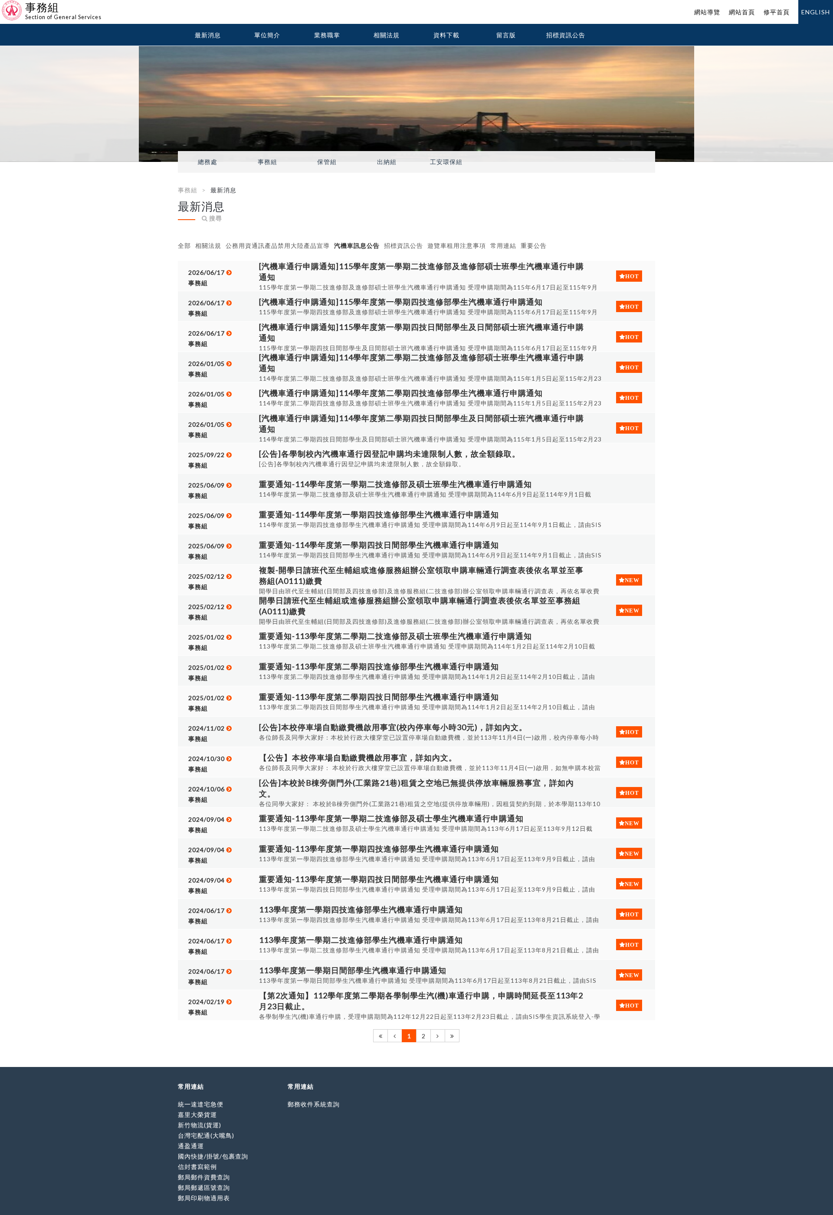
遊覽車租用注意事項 (456, 245)
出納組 (387, 162)
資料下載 (446, 35)
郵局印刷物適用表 (204, 1198)
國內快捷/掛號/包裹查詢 (213, 1156)
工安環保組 (446, 162)
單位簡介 (267, 35)
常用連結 (503, 245)
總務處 (207, 162)
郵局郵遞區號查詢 (204, 1187)
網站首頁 (742, 12)
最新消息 (208, 35)
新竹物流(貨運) (199, 1125)
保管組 (327, 162)
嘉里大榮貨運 (197, 1114)
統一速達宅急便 (200, 1104)
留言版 (506, 35)
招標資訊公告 (565, 35)
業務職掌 (327, 35)
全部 (184, 245)
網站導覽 (707, 12)
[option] (416, 104)
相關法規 (387, 35)
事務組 (267, 162)
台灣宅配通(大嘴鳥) (206, 1135)
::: (3, 6)
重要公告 (534, 245)
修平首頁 (777, 12)
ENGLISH (815, 12)
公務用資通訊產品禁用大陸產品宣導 (278, 245)
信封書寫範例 (197, 1166)
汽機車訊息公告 (357, 245)
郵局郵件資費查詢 (204, 1177)
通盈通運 (191, 1145)
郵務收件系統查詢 (314, 1104)
